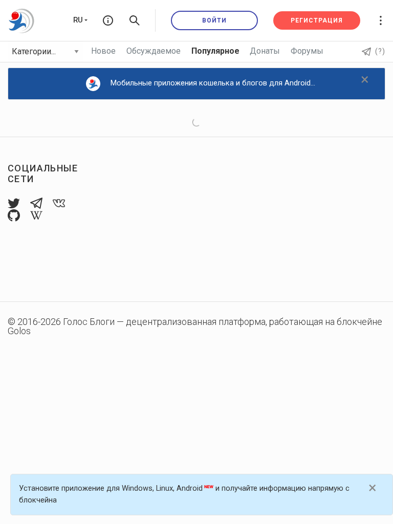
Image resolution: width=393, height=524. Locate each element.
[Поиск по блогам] (134, 20)
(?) (380, 51)
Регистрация (317, 20)
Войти (214, 20)
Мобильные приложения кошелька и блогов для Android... (213, 83)
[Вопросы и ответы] (108, 20)
